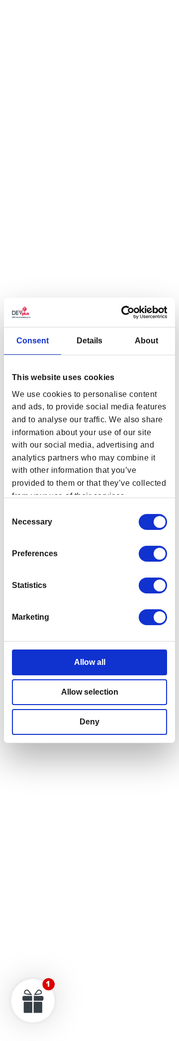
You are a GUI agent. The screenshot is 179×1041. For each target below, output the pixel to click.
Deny (89, 721)
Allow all (89, 662)
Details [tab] (89, 340)
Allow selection (89, 692)
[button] (33, 1000)
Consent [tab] (32, 340)
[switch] (153, 554)
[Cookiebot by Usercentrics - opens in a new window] (126, 312)
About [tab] (146, 340)
